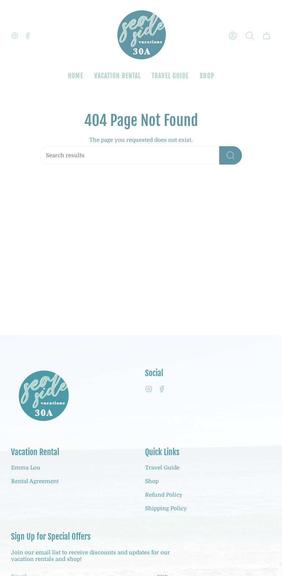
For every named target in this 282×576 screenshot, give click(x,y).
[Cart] (266, 35)
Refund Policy (163, 495)
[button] (249, 35)
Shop (152, 481)
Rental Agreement (35, 481)
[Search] (230, 155)
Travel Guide (162, 467)
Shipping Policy (166, 508)
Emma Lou (25, 467)
